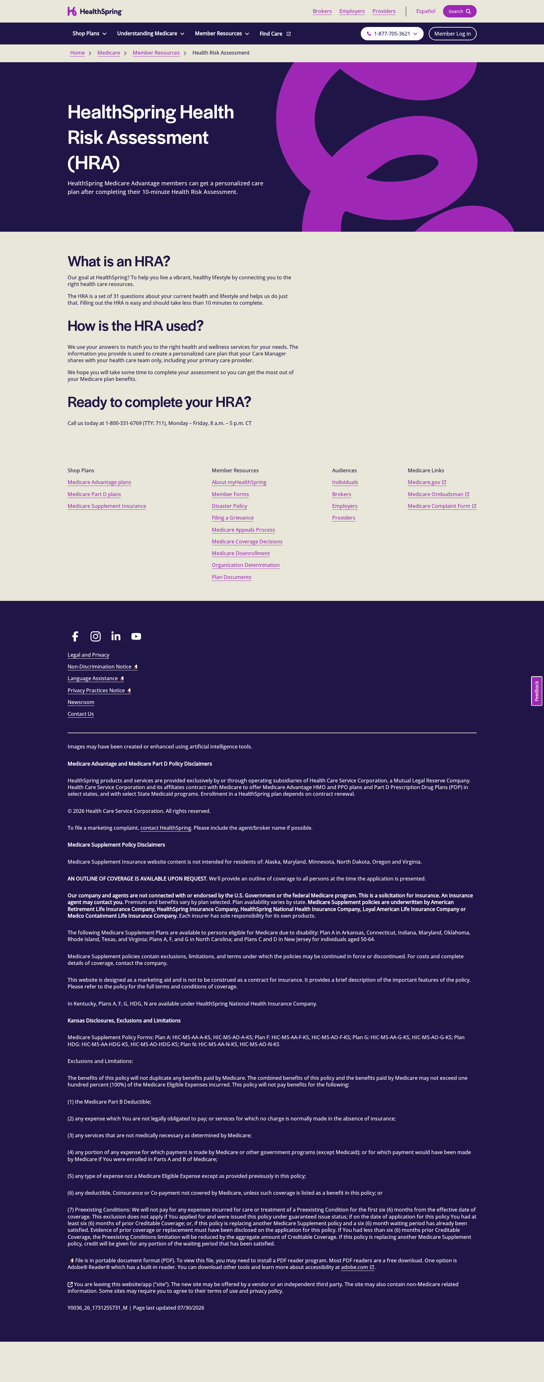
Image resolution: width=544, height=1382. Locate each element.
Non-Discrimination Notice (99, 666)
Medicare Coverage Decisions (247, 541)
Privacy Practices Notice (96, 690)
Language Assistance (93, 678)
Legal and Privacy (88, 654)
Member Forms (230, 494)
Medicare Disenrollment (241, 553)
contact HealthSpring (165, 827)
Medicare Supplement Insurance (107, 505)
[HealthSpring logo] (95, 11)
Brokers (322, 11)
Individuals (345, 482)
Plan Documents (232, 577)
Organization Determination (246, 564)
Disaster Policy (229, 505)
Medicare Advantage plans (99, 482)
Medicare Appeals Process (243, 529)
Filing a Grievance (233, 517)
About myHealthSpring (239, 482)
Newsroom (81, 702)
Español (425, 11)
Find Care (271, 33)
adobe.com (354, 1267)
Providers (384, 11)
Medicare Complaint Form (439, 505)
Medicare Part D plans (94, 494)
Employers (352, 11)
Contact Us (81, 713)
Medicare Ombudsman (435, 494)
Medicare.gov (424, 482)
